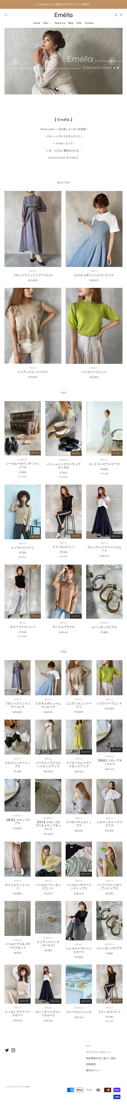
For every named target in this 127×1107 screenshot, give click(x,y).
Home (36, 23)
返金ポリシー (93, 1070)
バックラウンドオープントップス (109, 886)
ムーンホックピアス (104, 627)
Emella (79, 759)
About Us (60, 23)
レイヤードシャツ (22, 548)
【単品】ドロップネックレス (109, 762)
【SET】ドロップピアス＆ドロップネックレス (48, 825)
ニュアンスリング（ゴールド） (48, 943)
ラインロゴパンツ (63, 547)
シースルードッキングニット (48, 886)
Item (46, 23)
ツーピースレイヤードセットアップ (78, 764)
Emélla (32, 271)
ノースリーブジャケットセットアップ (48, 764)
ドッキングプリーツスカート (17, 1013)
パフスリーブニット (94, 372)
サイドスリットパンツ (17, 886)
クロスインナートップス (17, 764)
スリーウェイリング (78, 1012)
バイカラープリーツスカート (78, 950)
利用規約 (91, 1064)
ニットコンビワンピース (104, 464)
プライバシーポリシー (98, 1052)
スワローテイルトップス (78, 824)
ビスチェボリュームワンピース (94, 275)
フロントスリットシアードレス (33, 275)
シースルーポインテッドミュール (23, 465)
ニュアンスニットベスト (32, 372)
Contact (89, 23)
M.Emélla (22, 459)
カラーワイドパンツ (22, 627)
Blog (70, 23)
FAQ (78, 23)
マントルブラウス (63, 627)
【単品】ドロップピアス (17, 821)
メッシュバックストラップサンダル (63, 466)
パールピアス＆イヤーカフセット (17, 945)
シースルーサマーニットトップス (78, 886)
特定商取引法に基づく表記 (101, 1058)
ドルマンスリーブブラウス (109, 824)
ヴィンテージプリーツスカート (104, 549)
